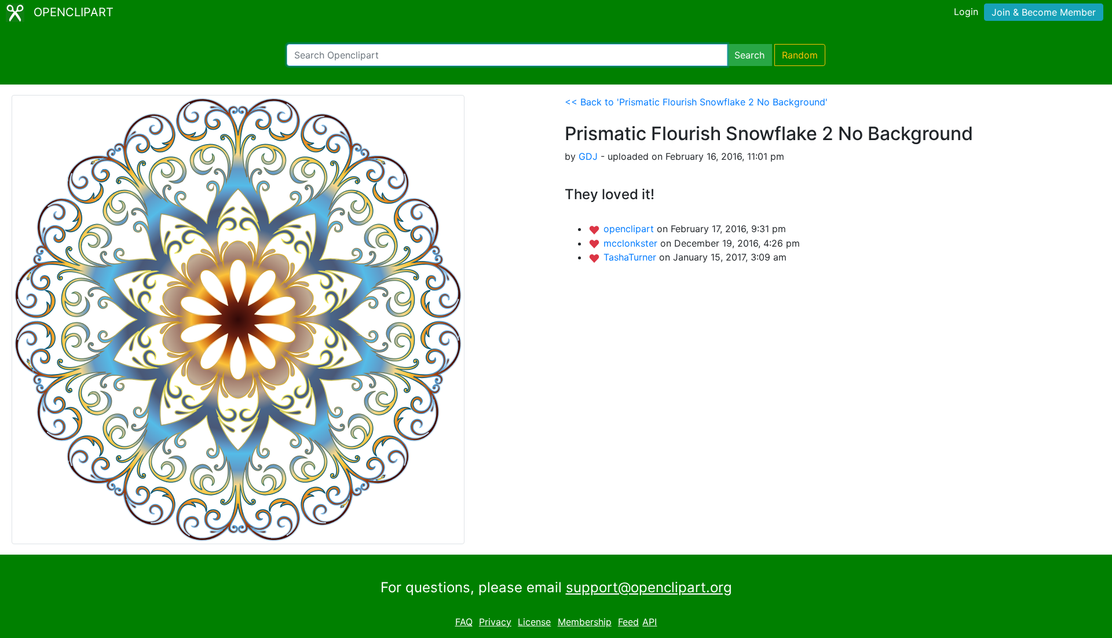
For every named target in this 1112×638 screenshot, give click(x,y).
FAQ (464, 622)
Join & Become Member (1044, 12)
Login (966, 11)
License (534, 622)
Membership (585, 622)
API (649, 622)
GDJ (588, 156)
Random (800, 55)
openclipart (630, 228)
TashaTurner (631, 257)
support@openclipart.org (649, 587)
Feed (628, 622)
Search (749, 55)
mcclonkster (631, 243)
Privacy (495, 622)
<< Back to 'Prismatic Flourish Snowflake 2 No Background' (696, 102)
